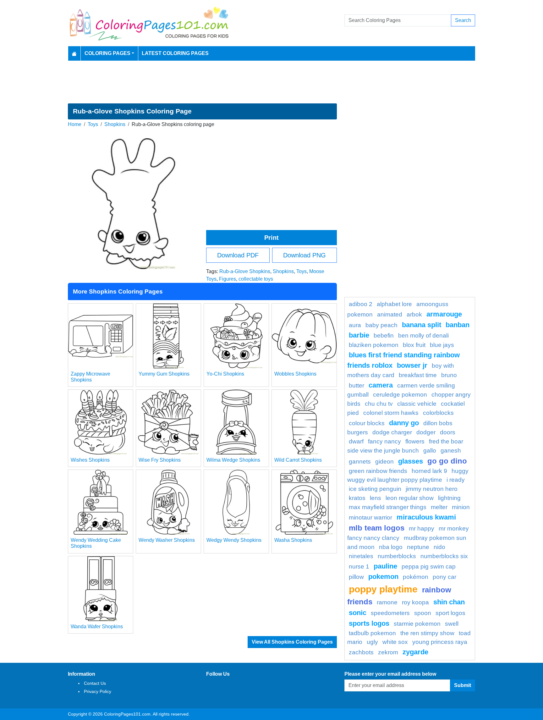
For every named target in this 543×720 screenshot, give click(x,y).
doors (447, 432)
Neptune (418, 547)
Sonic (357, 613)
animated (389, 314)
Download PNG (304, 255)
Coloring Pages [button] (107, 53)
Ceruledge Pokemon (400, 394)
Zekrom (388, 652)
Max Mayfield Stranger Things (387, 507)
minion (461, 507)
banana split (421, 325)
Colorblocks (438, 412)
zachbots (361, 652)
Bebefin (384, 335)
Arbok (414, 314)
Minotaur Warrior (370, 517)
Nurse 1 (359, 566)
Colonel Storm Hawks (391, 412)
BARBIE (359, 335)
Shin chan (449, 602)
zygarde (415, 652)
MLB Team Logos (376, 528)
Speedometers (390, 613)
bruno (449, 375)
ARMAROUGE (444, 314)
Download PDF (238, 255)
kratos (357, 498)
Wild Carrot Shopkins (298, 460)
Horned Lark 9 (429, 471)
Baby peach (381, 325)
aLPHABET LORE (394, 304)
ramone (387, 602)
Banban (457, 325)
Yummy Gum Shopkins (164, 373)
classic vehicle (416, 403)
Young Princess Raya (439, 642)
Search (463, 20)
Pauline (385, 566)
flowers (415, 441)
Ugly (372, 642)
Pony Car (444, 577)
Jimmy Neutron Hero (432, 489)
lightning (449, 498)
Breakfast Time (418, 375)
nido (439, 547)
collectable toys (256, 279)
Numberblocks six (444, 556)
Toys (93, 124)
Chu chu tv (379, 403)
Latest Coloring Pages (175, 53)
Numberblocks (397, 556)
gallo (429, 450)
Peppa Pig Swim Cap (429, 566)
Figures (227, 279)
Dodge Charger (392, 432)
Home (74, 124)
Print (271, 237)
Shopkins (114, 124)
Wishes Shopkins (90, 460)
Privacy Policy (97, 691)
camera (381, 385)
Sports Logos (369, 623)
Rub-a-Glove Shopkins (244, 271)
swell (451, 623)
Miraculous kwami (426, 517)
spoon (422, 613)
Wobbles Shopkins (295, 373)
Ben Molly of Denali (423, 335)
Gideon (384, 461)
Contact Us (95, 683)
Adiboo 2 (360, 304)
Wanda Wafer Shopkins (97, 626)
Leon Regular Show (410, 498)
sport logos (450, 613)
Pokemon (383, 576)
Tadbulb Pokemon (372, 633)
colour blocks (367, 423)
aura (355, 325)
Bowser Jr (412, 365)
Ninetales (361, 556)
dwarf (356, 441)
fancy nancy (384, 441)
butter (356, 385)
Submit (462, 685)
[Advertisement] (271, 82)
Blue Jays (442, 345)
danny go (404, 423)
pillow (356, 577)
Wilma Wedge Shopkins (233, 460)
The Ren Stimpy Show (427, 633)
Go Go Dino (447, 461)
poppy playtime (383, 589)
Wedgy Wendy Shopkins (233, 540)
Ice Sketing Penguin (375, 489)
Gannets (360, 461)
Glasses (410, 461)
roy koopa (415, 602)
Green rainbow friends (378, 471)
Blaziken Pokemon (373, 345)
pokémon (415, 577)
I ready (456, 479)
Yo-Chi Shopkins (225, 373)
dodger (426, 432)
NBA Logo (391, 547)
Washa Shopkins (293, 540)
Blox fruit (414, 345)
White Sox (395, 642)
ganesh (451, 450)
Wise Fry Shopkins (160, 460)
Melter (439, 507)
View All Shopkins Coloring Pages (292, 642)
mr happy (421, 528)
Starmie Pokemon (417, 623)
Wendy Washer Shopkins (167, 540)
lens (375, 498)
